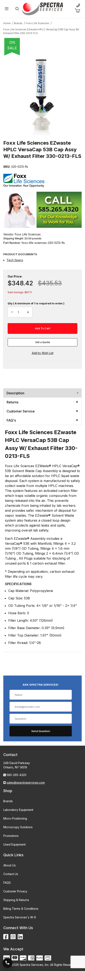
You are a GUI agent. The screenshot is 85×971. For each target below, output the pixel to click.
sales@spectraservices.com (26, 782)
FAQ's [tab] (11, 420)
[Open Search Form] (17, 9)
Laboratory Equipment (18, 810)
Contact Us (10, 874)
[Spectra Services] (42, 8)
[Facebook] (5, 937)
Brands (8, 801)
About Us (9, 865)
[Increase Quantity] (28, 312)
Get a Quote (42, 342)
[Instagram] (13, 937)
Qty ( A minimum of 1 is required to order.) (36, 303)
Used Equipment (14, 844)
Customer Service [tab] (21, 411)
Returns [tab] (12, 402)
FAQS (7, 882)
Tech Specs (15, 260)
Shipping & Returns (16, 900)
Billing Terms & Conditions (20, 908)
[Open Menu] (6, 9)
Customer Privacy (15, 891)
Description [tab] (15, 393)
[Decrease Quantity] (12, 312)
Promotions (11, 836)
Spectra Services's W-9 (19, 917)
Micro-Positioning (15, 818)
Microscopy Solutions (18, 827)
